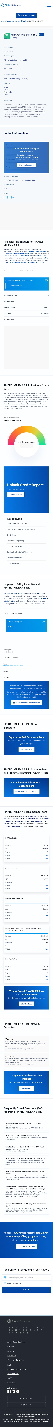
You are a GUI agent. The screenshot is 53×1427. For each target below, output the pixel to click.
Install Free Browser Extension (28, 702)
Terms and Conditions (15, 1360)
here (42, 604)
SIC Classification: (10, 75)
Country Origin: (9, 184)
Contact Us (11, 1355)
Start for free (17, 286)
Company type (9, 56)
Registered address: (11, 176)
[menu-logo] (11, 5)
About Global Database (16, 1342)
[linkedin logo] (12, 197)
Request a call (27, 1405)
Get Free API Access (26, 1246)
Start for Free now (26, 165)
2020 (16, 271)
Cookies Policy (13, 1373)
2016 (31, 271)
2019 (21, 271)
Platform (10, 1346)
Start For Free (26, 1004)
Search (26, 1289)
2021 (11, 271)
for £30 (26, 445)
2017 (26, 271)
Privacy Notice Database (16, 1369)
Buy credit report (16, 494)
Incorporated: (8, 47)
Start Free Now (27, 749)
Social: (6, 193)
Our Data (10, 1351)
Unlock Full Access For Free (26, 792)
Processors (11, 1382)
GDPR (9, 1378)
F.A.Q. (9, 1365)
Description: (8, 100)
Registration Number (11, 64)
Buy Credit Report (28, 15)
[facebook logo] (5, 197)
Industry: (7, 83)
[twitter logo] (8, 197)
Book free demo (26, 1398)
